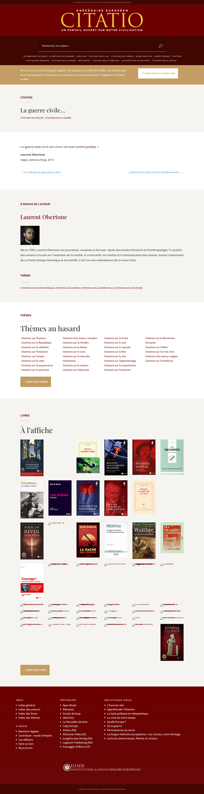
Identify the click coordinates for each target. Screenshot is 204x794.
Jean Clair (82, 56)
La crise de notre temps (121, 717)
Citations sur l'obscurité (76, 369)
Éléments (68, 709)
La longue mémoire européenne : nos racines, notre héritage (143, 734)
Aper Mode (69, 705)
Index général (26, 705)
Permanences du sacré (121, 730)
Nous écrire (25, 748)
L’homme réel (115, 705)
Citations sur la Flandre (63, 60)
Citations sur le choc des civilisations (76, 358)
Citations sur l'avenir (68, 287)
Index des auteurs (29, 709)
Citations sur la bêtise (75, 347)
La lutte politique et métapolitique (127, 713)
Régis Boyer (84, 60)
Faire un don (26, 744)
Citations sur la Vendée (76, 342)
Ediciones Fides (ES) (74, 734)
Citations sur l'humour (33, 338)
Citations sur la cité (115, 356)
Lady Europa (70, 726)
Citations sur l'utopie (32, 356)
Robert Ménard (162, 56)
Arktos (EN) (69, 730)
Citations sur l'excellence (159, 360)
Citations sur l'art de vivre (159, 351)
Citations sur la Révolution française (160, 340)
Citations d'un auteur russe (135, 60)
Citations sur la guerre (58, 117)
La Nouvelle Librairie (75, 722)
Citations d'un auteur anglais (161, 356)
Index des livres (36, 670)
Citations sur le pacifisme (128, 287)
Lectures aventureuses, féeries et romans (132, 738)
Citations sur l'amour (122, 56)
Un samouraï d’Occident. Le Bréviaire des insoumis (48, 56)
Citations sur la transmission (120, 365)
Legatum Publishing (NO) (78, 742)
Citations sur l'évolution (34, 351)
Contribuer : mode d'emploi (35, 735)
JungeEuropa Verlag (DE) (77, 738)
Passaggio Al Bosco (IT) (76, 746)
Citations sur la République (36, 342)
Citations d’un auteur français (37, 287)
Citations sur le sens (74, 351)
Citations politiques (31, 117)
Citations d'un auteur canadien (80, 338)
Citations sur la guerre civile (97, 287)
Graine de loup (72, 713)
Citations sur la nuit (115, 342)
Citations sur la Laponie (164, 60)
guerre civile (33, 147)
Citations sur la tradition (105, 60)
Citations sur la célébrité (35, 347)
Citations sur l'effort (156, 347)
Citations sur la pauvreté (35, 369)
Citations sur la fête (115, 351)
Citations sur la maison (75, 365)
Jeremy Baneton (144, 56)
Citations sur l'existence (117, 369)
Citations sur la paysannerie (37, 365)
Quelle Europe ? (116, 722)
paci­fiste (90, 147)
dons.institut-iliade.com (160, 73)
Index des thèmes (37, 381)
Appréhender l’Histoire (121, 709)
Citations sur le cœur (32, 360)
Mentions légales (28, 731)
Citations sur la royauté (117, 347)
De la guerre (114, 726)
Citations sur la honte (116, 338)
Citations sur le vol (99, 56)
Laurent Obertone (43, 217)
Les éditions (25, 739)
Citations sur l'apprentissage (120, 360)
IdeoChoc (68, 717)
